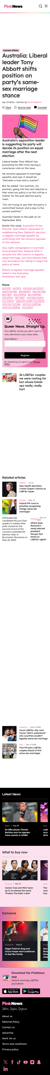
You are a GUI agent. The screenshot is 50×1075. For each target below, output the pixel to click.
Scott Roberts (34, 102)
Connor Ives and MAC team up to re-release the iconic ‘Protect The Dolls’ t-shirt (19, 890)
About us (7, 1016)
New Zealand (8, 301)
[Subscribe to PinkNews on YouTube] (25, 1063)
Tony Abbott (27, 307)
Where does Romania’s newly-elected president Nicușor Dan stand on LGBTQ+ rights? (38, 531)
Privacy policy (10, 1049)
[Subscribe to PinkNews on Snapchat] (39, 1063)
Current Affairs (10, 50)
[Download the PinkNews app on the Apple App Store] (11, 991)
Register (25, 355)
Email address (14, 339)
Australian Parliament (33, 288)
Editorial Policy (10, 1021)
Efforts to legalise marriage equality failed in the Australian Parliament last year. (23, 273)
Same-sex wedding (11, 307)
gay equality (25, 291)
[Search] (40, 6)
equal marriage (9, 291)
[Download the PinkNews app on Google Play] (31, 991)
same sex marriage (11, 304)
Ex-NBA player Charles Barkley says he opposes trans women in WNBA (17, 832)
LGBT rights (20, 297)
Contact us (8, 1027)
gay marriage (39, 291)
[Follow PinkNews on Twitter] (5, 1063)
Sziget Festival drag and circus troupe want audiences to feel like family (20, 951)
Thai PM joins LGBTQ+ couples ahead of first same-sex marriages (30, 750)
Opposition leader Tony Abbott (30, 301)
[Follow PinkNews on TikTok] (19, 1063)
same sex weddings (31, 304)
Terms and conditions (14, 1043)
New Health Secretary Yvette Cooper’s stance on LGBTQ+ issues (32, 489)
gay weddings (34, 294)
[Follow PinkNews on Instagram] (32, 1063)
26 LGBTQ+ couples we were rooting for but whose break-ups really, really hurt (32, 382)
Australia (6, 288)
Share (8, 107)
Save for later (24, 107)
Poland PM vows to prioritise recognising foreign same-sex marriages (30, 507)
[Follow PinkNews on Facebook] (12, 1063)
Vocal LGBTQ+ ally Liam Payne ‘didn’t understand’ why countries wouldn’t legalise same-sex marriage (33, 734)
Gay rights (7, 294)
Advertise (7, 1032)
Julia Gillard (7, 297)
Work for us (9, 1038)
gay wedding (20, 294)
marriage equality (35, 297)
